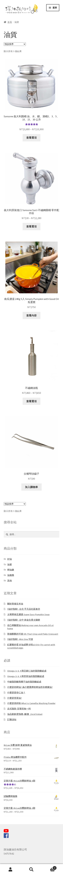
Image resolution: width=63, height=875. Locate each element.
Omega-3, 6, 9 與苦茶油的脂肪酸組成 (25, 676)
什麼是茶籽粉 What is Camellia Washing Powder (31, 703)
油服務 (10, 575)
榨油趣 (10, 569)
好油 (9, 559)
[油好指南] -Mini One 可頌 (20, 639)
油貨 (9, 564)
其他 (9, 580)
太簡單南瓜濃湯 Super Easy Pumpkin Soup (28, 614)
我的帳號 (10, 869)
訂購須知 (11, 719)
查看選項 (31, 137)
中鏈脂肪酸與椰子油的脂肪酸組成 (24, 681)
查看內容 (31, 315)
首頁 (9, 22)
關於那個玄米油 (15, 603)
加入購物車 (31, 487)
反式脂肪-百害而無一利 (19, 708)
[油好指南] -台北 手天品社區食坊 (23, 609)
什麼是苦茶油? (14, 698)
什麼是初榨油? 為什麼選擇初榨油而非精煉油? (30, 687)
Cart (48, 866)
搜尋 (31, 869)
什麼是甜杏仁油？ (16, 692)
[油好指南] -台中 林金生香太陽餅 (23, 619)
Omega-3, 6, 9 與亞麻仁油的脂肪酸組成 (26, 670)
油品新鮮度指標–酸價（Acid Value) (24, 714)
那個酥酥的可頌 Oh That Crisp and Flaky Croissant (32, 633)
